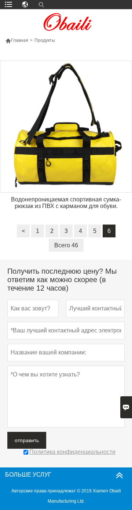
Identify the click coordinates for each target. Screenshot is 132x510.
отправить (27, 440)
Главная (19, 40)
